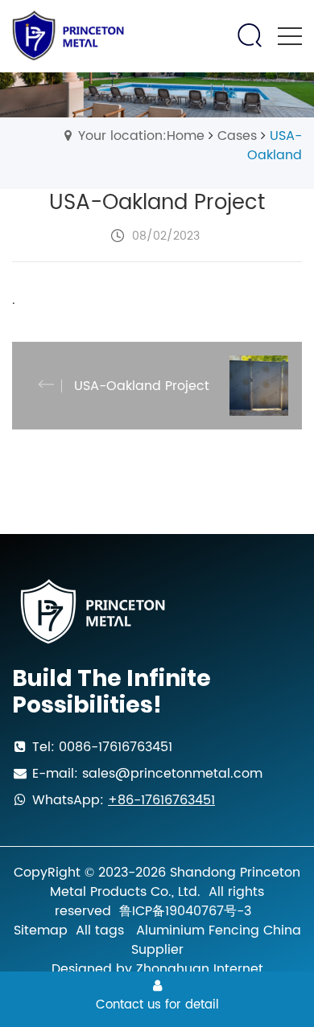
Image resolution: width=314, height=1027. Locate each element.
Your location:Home (141, 135)
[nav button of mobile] (290, 36)
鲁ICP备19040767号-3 (185, 911)
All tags (100, 930)
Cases (237, 135)
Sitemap (41, 930)
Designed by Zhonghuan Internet (157, 969)
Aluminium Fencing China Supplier (216, 940)
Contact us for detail (157, 1004)
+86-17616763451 (161, 800)
